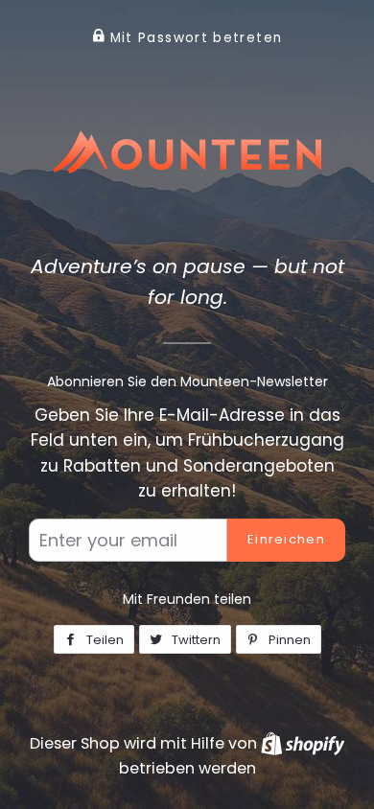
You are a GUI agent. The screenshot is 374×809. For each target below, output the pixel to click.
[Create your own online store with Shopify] (302, 743)
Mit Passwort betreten (193, 38)
